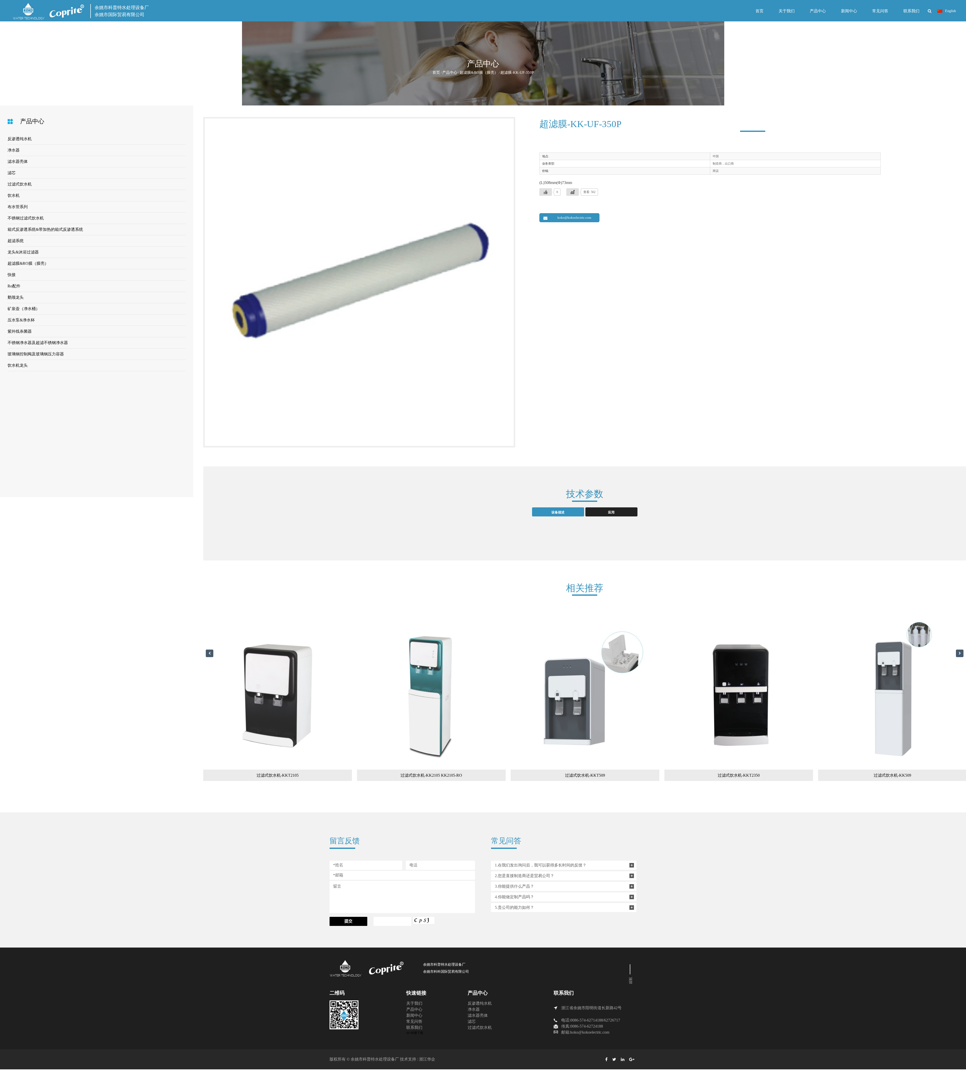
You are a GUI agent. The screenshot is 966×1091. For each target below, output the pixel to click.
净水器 (14, 150)
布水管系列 (18, 207)
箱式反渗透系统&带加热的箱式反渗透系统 (45, 229)
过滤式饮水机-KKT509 (551, 775)
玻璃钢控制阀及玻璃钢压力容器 (36, 354)
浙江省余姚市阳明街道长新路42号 (591, 1008)
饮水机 (14, 195)
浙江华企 (427, 1059)
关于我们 (787, 11)
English (950, 11)
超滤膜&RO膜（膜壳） (479, 72)
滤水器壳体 (18, 161)
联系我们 (911, 11)
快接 (12, 275)
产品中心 (818, 11)
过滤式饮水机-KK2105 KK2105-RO (397, 775)
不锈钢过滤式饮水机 (26, 218)
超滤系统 (16, 241)
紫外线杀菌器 (20, 331)
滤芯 (12, 173)
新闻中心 (849, 11)
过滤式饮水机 (20, 184)
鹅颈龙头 (16, 297)
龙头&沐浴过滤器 (23, 252)
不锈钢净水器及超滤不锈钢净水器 (38, 343)
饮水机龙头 (18, 365)
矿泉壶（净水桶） (24, 309)
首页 (759, 11)
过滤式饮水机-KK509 (858, 775)
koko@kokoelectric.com (574, 217)
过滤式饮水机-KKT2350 (705, 775)
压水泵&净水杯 (21, 320)
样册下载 (417, 1033)
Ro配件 (14, 286)
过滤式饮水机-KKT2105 (244, 775)
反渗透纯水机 (20, 139)
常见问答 (880, 11)
